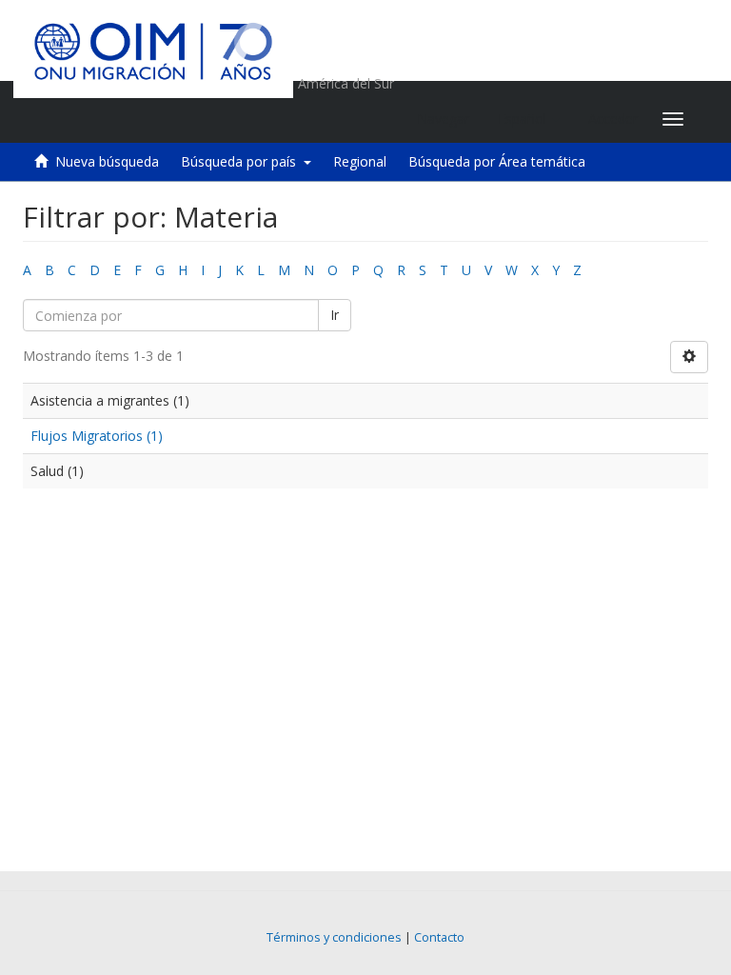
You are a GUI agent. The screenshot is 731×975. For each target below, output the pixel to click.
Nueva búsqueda (107, 161)
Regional (359, 161)
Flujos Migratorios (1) (96, 436)
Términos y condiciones (334, 937)
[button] (529, 119)
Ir (334, 315)
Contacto (439, 937)
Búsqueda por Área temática (496, 161)
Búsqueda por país (242, 161)
